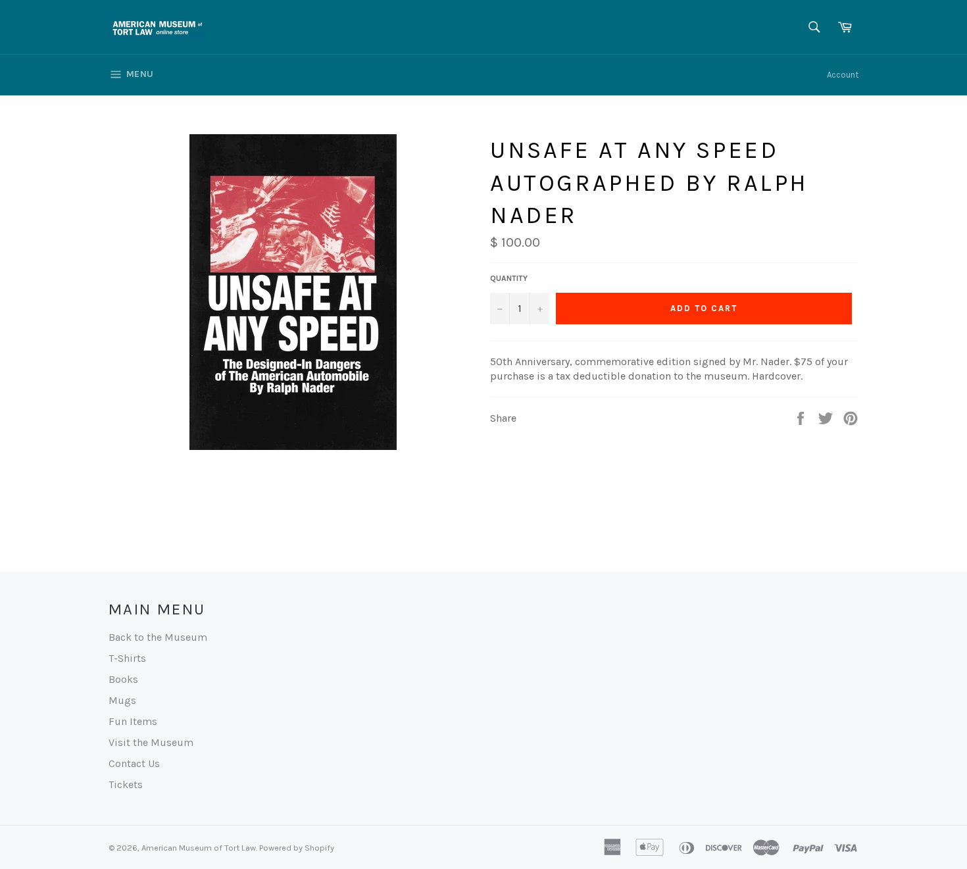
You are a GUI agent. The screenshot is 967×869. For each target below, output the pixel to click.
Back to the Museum (158, 637)
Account (842, 75)
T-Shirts (127, 658)
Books (123, 679)
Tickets (126, 784)
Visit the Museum (151, 742)
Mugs (122, 700)
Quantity (509, 278)
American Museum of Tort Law (198, 848)
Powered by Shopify (296, 848)
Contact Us (134, 763)
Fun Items (133, 721)
